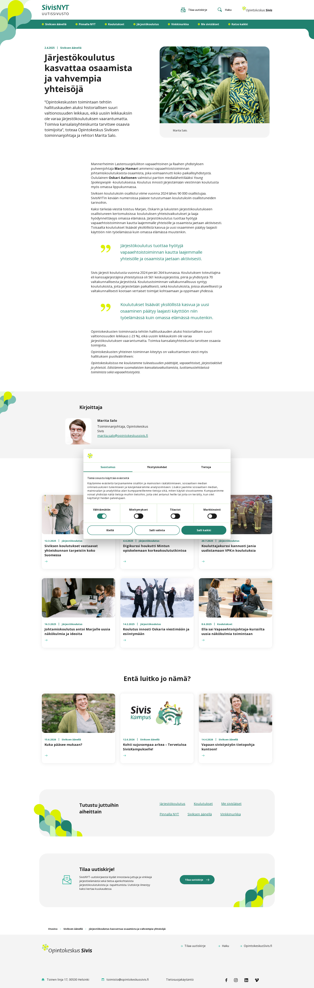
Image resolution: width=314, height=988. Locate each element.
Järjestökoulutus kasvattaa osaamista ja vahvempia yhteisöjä (127, 928)
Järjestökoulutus (172, 804)
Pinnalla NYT (169, 814)
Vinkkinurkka (230, 814)
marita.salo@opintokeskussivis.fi (122, 435)
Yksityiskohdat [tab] (157, 467)
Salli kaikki (204, 530)
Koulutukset (203, 804)
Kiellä (110, 530)
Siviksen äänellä (200, 814)
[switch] (138, 516)
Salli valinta (157, 530)
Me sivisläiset (231, 804)
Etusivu (52, 928)
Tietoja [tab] (206, 467)
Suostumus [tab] (108, 467)
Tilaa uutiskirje (194, 879)
